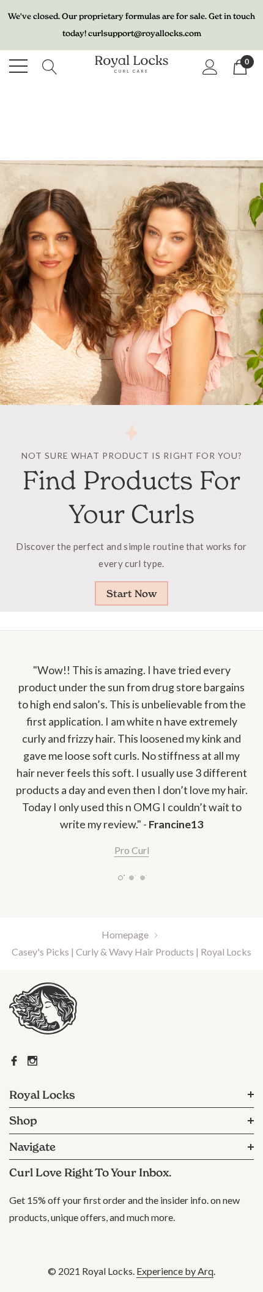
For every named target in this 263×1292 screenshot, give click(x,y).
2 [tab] (131, 877)
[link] (59, 1010)
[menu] (18, 66)
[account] (210, 66)
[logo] (131, 65)
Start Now (131, 593)
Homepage (125, 934)
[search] (49, 65)
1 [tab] (120, 877)
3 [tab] (142, 877)
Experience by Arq (174, 1271)
